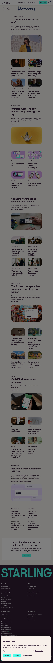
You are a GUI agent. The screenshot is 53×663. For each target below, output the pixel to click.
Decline (17, 655)
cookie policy (39, 651)
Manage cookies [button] (27, 655)
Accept (7, 655)
